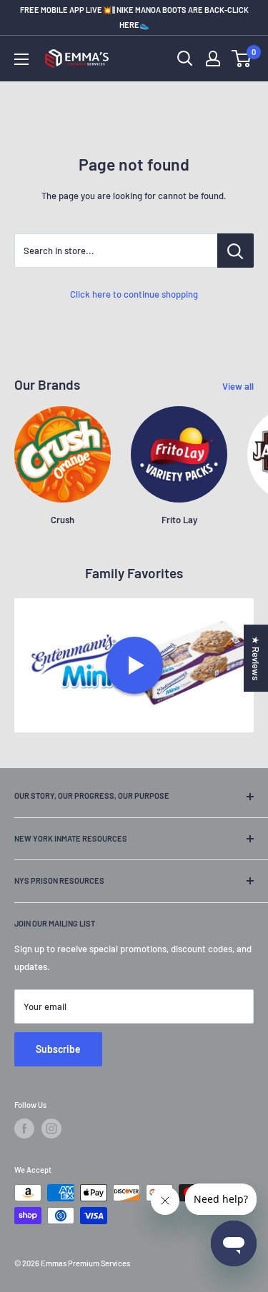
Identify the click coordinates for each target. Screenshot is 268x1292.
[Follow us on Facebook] (24, 1129)
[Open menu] (21, 59)
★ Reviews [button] (256, 658)
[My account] (213, 58)
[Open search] (185, 58)
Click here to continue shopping (134, 294)
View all (238, 386)
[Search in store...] (235, 250)
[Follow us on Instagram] (51, 1129)
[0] (242, 58)
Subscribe (58, 1049)
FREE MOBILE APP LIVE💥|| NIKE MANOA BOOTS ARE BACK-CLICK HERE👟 (134, 17)
